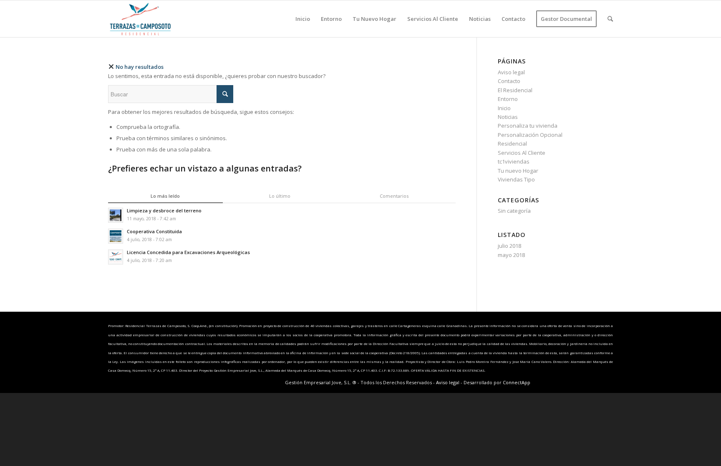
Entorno (508, 99)
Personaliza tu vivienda (527, 125)
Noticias (508, 117)
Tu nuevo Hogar (518, 170)
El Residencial (515, 90)
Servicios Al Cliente (521, 152)
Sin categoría (514, 210)
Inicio (504, 108)
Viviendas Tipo (516, 179)
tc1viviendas (513, 161)
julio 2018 (509, 245)
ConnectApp (516, 382)
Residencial (512, 143)
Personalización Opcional (530, 135)
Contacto (509, 81)
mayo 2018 (511, 255)
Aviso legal (511, 72)
